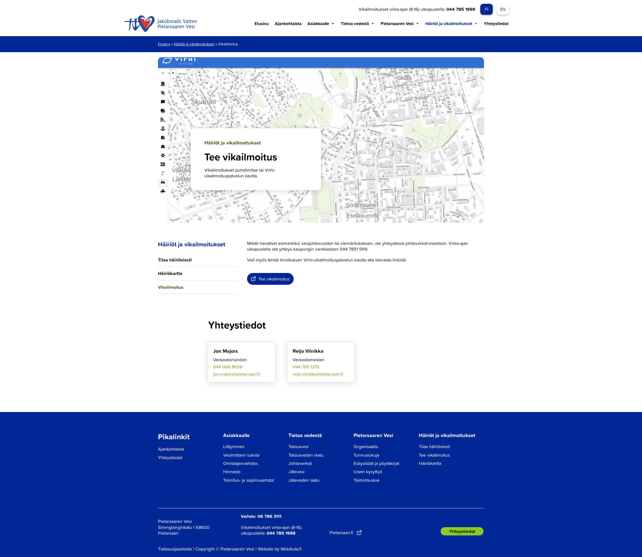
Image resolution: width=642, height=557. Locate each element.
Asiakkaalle (318, 23)
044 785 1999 (460, 9)
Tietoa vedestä (355, 23)
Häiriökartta (170, 273)
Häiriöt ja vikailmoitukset (448, 23)
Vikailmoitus (171, 287)
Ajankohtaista (288, 23)
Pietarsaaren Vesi (397, 23)
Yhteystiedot (496, 23)
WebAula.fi (291, 549)
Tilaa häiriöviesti (175, 259)
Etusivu (262, 23)
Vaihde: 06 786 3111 (261, 516)
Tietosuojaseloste (175, 549)
